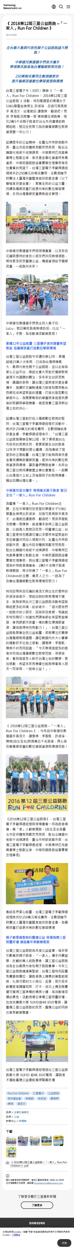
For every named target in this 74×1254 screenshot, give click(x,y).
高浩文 (22, 1103)
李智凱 (29, 1098)
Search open (61, 6)
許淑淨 (42, 1098)
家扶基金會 (14, 1098)
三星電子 (38, 1093)
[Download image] (11, 1141)
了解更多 (16, 1234)
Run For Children (18, 1093)
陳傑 (10, 1103)
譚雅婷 (54, 1098)
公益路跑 (53, 1093)
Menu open (68, 6)
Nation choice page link (53, 6)
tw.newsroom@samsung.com (48, 1183)
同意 (64, 1243)
